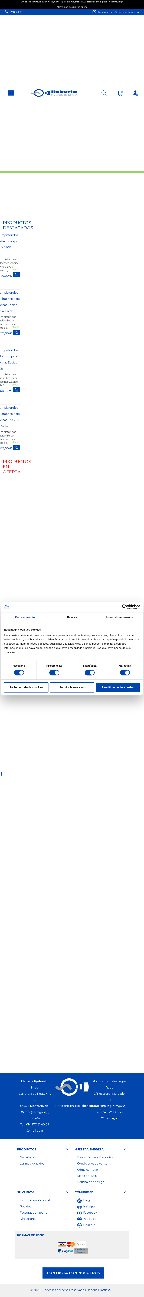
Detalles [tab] (72, 617)
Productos (27, 1149)
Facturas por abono (33, 1212)
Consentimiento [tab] (25, 617)
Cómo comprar (87, 1169)
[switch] (54, 672)
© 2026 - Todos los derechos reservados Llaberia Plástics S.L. (72, 1290)
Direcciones (28, 1218)
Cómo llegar (34, 1130)
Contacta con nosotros (73, 1273)
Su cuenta (25, 1192)
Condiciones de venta (92, 1163)
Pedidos (25, 1206)
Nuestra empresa (89, 1149)
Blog (86, 1200)
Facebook (90, 1212)
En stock (15, 268)
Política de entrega (90, 1182)
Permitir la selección (72, 687)
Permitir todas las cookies (118, 687)
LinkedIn (89, 1225)
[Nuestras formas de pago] (73, 1248)
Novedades (28, 1157)
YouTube (89, 1218)
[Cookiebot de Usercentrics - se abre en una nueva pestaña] (124, 607)
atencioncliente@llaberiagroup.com (118, 12)
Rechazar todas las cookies (26, 687)
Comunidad (84, 1192)
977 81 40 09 (15, 12)
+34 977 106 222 (112, 1112)
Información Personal (35, 1200)
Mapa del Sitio (87, 1176)
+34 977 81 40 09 (37, 1124)
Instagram (90, 1206)
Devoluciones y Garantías (95, 1157)
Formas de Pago (30, 1235)
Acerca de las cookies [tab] (119, 617)
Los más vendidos (32, 1163)
